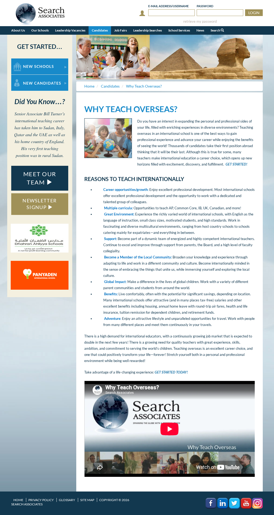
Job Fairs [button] (120, 30)
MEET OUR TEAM (39, 178)
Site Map (87, 500)
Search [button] (216, 30)
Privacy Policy (41, 500)
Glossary (67, 500)
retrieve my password (200, 21)
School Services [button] (179, 30)
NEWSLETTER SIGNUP (39, 204)
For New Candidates (28, 77)
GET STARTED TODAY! (171, 372)
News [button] (200, 30)
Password (205, 6)
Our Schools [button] (40, 30)
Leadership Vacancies (70, 30)
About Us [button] (18, 30)
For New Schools (25, 61)
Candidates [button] (100, 30)
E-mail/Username (168, 6)
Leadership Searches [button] (147, 30)
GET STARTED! (236, 164)
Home (18, 500)
